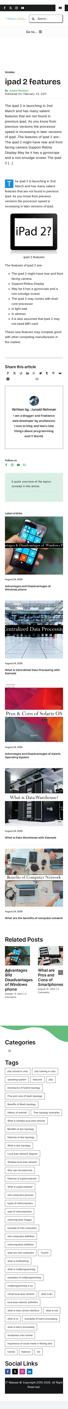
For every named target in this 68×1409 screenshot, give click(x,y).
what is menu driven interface (23, 1310)
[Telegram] (40, 374)
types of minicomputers (20, 1203)
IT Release (11, 1382)
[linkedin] (29, 1371)
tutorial (11, 1351)
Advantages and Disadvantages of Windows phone (28, 587)
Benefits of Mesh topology (21, 1104)
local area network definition (22, 1302)
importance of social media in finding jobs (29, 1343)
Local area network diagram (22, 1153)
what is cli (12, 1318)
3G (38, 1351)
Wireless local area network (22, 1162)
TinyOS (45, 1252)
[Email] (37, 380)
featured (37, 1079)
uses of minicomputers (19, 1211)
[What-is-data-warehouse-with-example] (34, 769)
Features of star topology (20, 1137)
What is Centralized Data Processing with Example (32, 671)
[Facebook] (8, 374)
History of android (17, 1112)
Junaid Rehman (19, 90)
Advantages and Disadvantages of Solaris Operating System (32, 755)
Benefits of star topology (20, 1129)
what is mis (52, 1310)
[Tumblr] (47, 374)
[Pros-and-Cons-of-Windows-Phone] (34, 517)
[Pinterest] (53, 374)
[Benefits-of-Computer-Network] (34, 850)
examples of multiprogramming (24, 1277)
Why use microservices (19, 1170)
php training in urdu (45, 1071)
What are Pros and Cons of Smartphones (50, 977)
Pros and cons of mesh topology (24, 1096)
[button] (7, 972)
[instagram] (16, 8)
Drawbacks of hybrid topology (23, 1087)
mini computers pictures (20, 1195)
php (51, 1079)
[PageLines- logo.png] (16, 18)
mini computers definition (20, 1236)
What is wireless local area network (26, 1120)
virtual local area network (20, 1294)
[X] (14, 374)
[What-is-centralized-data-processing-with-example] (34, 601)
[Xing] (8, 380)
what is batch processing (20, 1327)
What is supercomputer (20, 1186)
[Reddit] (21, 374)
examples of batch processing (41, 1318)
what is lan (46, 1294)
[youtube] (22, 8)
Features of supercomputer (22, 1178)
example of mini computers (22, 1228)
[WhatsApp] (34, 374)
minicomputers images (19, 1219)
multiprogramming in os (20, 1285)
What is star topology (19, 1145)
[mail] (24, 465)
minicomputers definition (20, 1244)
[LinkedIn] (28, 374)
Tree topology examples (46, 1112)
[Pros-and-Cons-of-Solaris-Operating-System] (34, 685)
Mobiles (10, 72)
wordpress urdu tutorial (20, 1335)
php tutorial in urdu (17, 1071)
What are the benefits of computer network (34, 918)
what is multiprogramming (21, 1269)
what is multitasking (18, 1261)
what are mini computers (20, 1252)
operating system (16, 1079)
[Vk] (60, 374)
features (25, 1351)
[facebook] (4, 8)
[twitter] (10, 8)
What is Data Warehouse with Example (30, 837)
